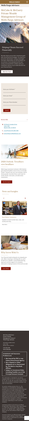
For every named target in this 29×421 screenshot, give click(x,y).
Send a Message (7, 349)
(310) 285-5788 (6, 347)
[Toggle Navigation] (27, 2)
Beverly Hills (4, 119)
